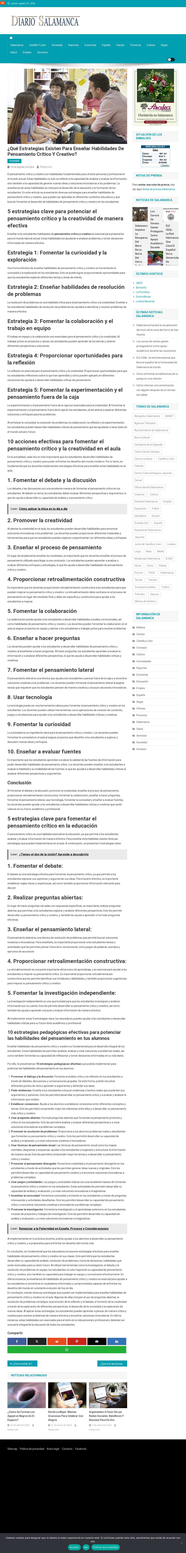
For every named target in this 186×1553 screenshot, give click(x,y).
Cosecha (139, 494)
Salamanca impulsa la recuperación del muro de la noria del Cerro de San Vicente (140, 247)
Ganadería (140, 515)
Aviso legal (53, 1448)
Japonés (139, 537)
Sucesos (141, 749)
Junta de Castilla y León (147, 544)
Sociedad (57, 45)
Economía (90, 45)
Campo (120, 45)
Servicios (42, 52)
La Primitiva (142, 292)
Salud (13, 52)
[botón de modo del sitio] (171, 59)
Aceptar (74, 1547)
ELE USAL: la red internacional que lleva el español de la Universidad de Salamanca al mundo (171, 249)
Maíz (149, 551)
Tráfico (165, 587)
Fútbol (155, 508)
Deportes (73, 45)
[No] (181, 1543)
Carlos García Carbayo (147, 451)
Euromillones (143, 296)
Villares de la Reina (145, 601)
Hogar (164, 45)
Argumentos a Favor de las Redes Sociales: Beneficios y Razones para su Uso (106, 1415)
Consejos (141, 647)
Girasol (155, 515)
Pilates (163, 565)
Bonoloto (141, 287)
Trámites (139, 594)
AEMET (169, 416)
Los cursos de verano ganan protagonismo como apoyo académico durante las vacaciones (155, 233)
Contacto (67, 1448)
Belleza (140, 627)
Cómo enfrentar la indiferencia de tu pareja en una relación (157, 376)
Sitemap (12, 1448)
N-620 (169, 558)
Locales (171, 544)
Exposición (140, 508)
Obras (137, 565)
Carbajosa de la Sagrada (148, 444)
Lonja (137, 551)
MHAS (160, 551)
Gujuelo (158, 522)
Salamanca (16, 45)
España (106, 45)
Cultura (151, 45)
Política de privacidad (32, 1448)
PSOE (152, 572)
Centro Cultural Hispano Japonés (153, 473)
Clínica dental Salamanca (148, 487)
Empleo (27, 52)
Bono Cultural (142, 437)
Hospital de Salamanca (147, 530)
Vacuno (154, 594)
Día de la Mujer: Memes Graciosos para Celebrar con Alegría (65, 1415)
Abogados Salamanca (147, 416)
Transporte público (145, 587)
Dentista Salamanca (146, 501)
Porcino (138, 572)
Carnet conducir (143, 458)
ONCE (139, 283)
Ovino (150, 565)
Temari (138, 579)
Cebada (138, 465)
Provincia (135, 45)
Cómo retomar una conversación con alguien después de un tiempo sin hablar (155, 390)
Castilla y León (37, 45)
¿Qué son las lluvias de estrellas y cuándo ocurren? (113, 1363)
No (86, 1547)
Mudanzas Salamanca (147, 558)
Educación (142, 681)
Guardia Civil (141, 522)
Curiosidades (143, 661)
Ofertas (140, 708)
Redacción (46, 166)
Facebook (80, 1448)
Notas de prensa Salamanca (159, 189)
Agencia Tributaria (144, 423)
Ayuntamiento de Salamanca (151, 430)
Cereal (138, 480)
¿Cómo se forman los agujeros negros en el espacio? (21, 1415)
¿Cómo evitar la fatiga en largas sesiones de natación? (25, 1363)
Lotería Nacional (145, 301)
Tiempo (152, 579)
